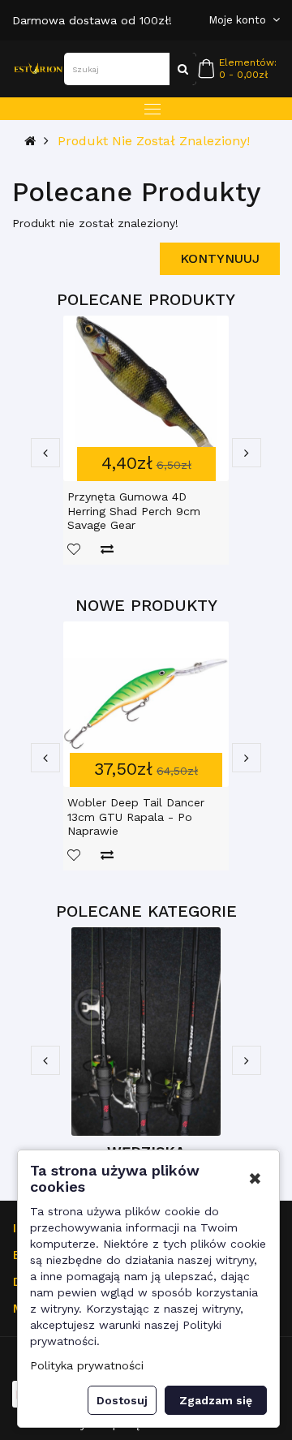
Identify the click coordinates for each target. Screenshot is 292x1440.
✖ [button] (255, 1179)
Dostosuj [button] (122, 1400)
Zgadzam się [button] (215, 1400)
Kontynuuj (220, 258)
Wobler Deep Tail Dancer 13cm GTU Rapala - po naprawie (135, 816)
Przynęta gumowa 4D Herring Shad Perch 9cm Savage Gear (133, 510)
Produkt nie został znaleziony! (154, 140)
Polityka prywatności (87, 1365)
